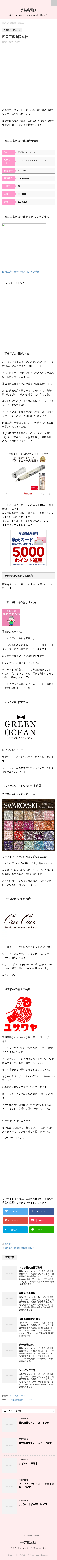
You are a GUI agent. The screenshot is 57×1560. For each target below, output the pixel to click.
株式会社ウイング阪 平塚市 (34, 1422)
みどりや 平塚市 (28, 1463)
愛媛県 (24, 1248)
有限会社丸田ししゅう (21, 1399)
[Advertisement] (28, 77)
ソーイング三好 (27, 1370)
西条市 (8, 1244)
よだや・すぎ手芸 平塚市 (33, 1504)
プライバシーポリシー (30, 1536)
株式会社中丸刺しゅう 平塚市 (35, 1443)
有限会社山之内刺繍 (29, 1319)
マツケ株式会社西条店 (30, 1267)
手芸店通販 (28, 10)
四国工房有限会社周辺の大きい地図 (21, 271)
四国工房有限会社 (12, 1248)
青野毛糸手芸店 (27, 1293)
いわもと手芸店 (18, 1396)
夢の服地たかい (27, 1344)
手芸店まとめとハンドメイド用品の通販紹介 (28, 1548)
